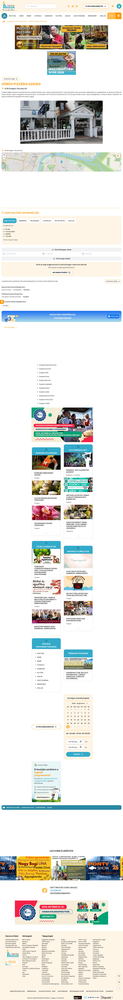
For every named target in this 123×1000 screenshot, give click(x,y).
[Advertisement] (61, 346)
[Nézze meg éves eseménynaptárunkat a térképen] (118, 15)
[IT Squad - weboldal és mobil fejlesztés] (107, 997)
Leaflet (119, 170)
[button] (61, 161)
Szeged (12, 88)
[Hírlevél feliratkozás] (68, 6)
